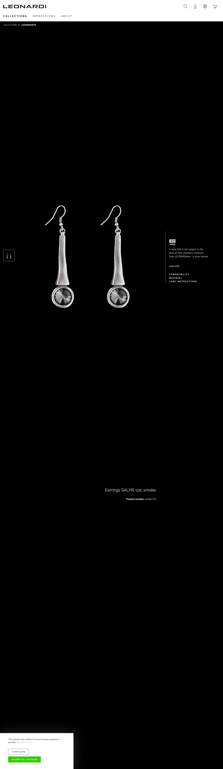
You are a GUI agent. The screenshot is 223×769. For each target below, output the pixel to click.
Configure (19, 752)
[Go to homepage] (24, 6)
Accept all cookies (24, 759)
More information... (24, 742)
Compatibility (179, 274)
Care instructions (183, 281)
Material (175, 278)
